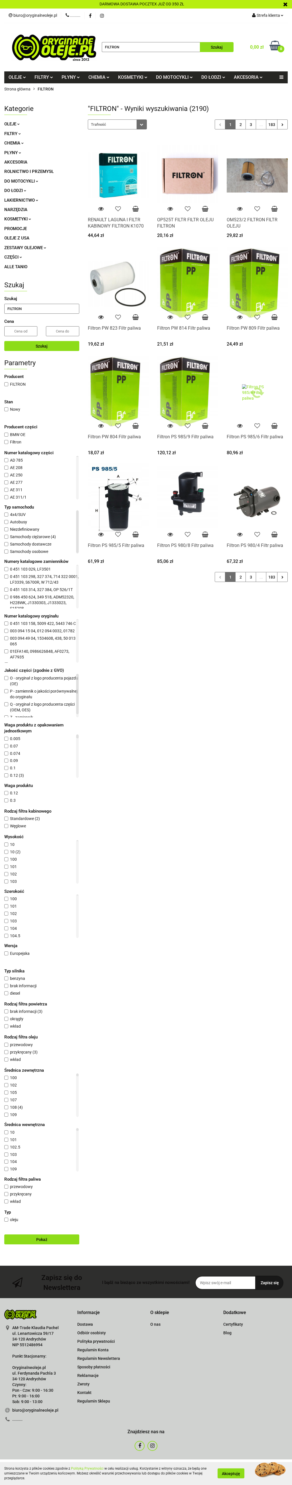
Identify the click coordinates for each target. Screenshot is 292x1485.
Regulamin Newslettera (98, 1358)
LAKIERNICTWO (20, 200)
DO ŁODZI (14, 190)
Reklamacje (88, 1375)
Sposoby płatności (93, 1367)
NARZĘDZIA (15, 209)
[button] (88, 1312)
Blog (227, 1333)
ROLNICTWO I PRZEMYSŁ (29, 171)
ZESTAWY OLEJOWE (24, 247)
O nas (155, 1324)
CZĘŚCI (12, 257)
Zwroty (83, 1384)
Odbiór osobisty (91, 1333)
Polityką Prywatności (87, 1468)
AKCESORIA (15, 162)
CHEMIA (12, 143)
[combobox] (117, 124)
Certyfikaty (233, 1324)
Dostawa (85, 1324)
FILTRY (11, 133)
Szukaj (42, 346)
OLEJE (10, 124)
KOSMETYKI (16, 219)
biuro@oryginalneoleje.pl (35, 1410)
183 (271, 124)
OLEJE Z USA (16, 238)
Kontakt (84, 1392)
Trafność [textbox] (98, 124)
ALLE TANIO (15, 266)
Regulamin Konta (93, 1350)
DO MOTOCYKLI (20, 181)
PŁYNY (11, 152)
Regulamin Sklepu (93, 1401)
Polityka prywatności (96, 1341)
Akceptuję (231, 1473)
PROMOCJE (15, 228)
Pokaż (41, 1239)
